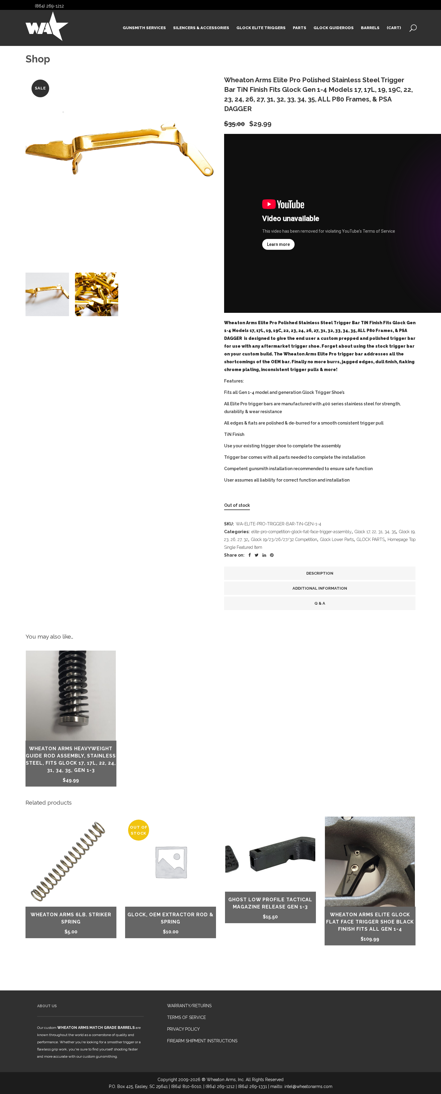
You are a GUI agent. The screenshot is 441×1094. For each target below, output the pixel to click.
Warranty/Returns (189, 1005)
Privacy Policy (183, 1029)
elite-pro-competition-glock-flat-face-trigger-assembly (301, 531)
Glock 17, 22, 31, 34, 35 (375, 531)
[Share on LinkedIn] (264, 555)
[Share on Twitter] (257, 555)
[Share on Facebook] (249, 555)
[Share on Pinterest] (272, 555)
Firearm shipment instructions (202, 1040)
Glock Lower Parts (337, 539)
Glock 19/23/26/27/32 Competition (284, 539)
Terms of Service (186, 1017)
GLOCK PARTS (371, 539)
